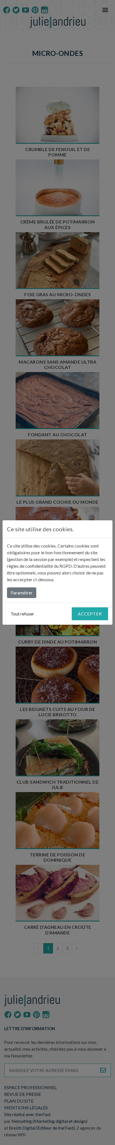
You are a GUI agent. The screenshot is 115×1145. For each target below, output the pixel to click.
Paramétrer (22, 592)
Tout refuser (22, 613)
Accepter (90, 613)
